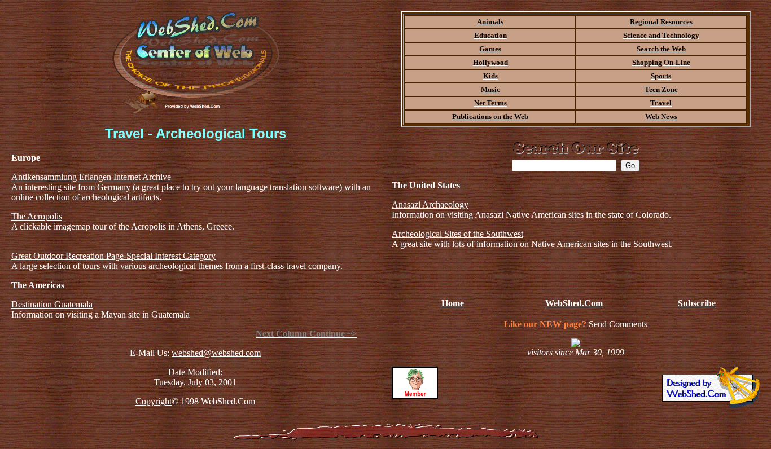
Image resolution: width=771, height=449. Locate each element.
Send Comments (618, 324)
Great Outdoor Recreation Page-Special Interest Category (113, 256)
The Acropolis (36, 216)
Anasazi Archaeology (430, 204)
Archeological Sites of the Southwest (457, 234)
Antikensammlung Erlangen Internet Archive (91, 177)
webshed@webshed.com (216, 353)
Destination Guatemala (52, 304)
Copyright (153, 401)
